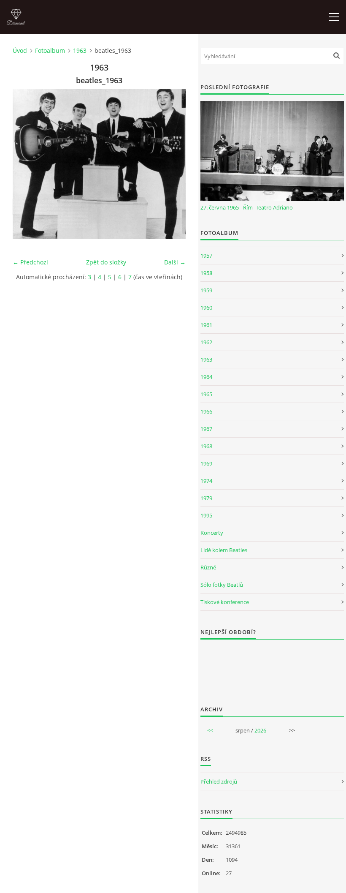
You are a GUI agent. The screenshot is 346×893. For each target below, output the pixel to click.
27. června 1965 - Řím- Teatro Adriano (246, 207)
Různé (208, 567)
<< (210, 730)
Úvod (20, 50)
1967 (206, 429)
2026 (260, 730)
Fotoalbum (50, 50)
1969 (206, 463)
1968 (206, 446)
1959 (206, 290)
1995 (206, 515)
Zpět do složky (106, 262)
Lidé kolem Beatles (223, 550)
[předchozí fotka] (26, 164)
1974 (206, 481)
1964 (206, 377)
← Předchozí (30, 262)
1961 (206, 325)
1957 (206, 255)
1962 (206, 342)
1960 (206, 307)
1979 (206, 498)
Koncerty (211, 532)
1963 (79, 50)
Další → (175, 262)
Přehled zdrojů (218, 781)
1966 (206, 411)
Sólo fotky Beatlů (221, 584)
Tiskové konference (224, 602)
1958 (206, 273)
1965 (206, 394)
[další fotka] (171, 164)
